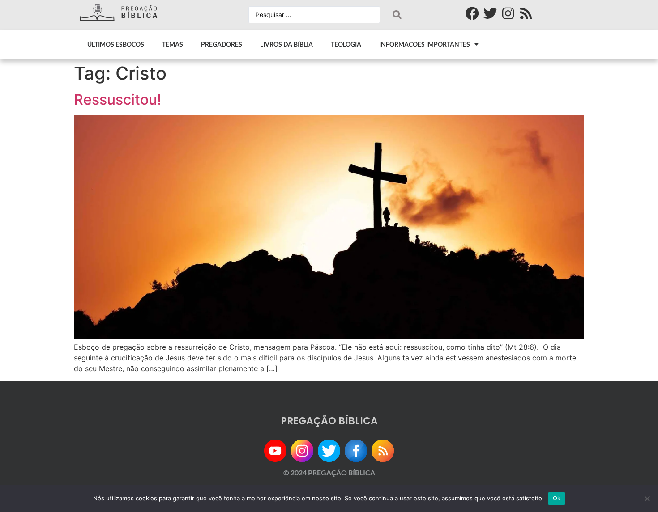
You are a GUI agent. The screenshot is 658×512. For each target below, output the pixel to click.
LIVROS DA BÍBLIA (286, 44)
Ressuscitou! (117, 99)
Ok (557, 498)
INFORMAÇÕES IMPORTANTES (424, 44)
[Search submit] (397, 14)
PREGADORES (221, 44)
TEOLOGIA (346, 44)
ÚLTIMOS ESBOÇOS (115, 44)
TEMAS (172, 44)
